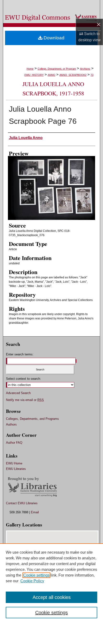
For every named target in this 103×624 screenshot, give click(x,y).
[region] (51, 583)
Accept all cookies (52, 597)
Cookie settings (36, 575)
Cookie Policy (32, 581)
